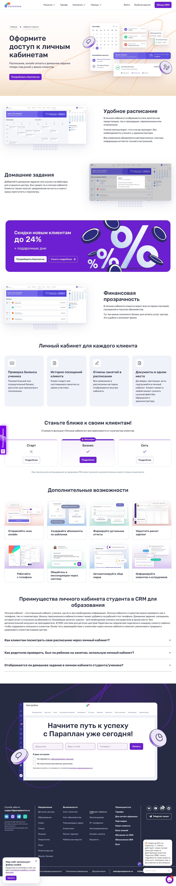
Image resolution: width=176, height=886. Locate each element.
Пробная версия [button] (142, 5)
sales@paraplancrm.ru (123, 871)
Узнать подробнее (61, 259)
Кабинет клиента (31, 27)
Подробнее (31, 460)
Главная (13, 27)
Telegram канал (161, 816)
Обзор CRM (163, 4)
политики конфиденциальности (81, 768)
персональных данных (62, 759)
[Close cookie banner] (36, 861)
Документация (98, 871)
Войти (127, 5)
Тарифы (64, 5)
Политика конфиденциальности (47, 871)
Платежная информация (77, 871)
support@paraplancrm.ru (17, 810)
